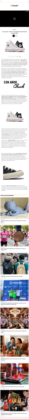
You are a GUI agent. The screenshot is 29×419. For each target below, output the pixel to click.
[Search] (28, 1)
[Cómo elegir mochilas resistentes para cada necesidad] (14, 263)
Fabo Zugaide (3, 277)
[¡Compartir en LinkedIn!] (15, 56)
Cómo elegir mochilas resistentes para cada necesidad (11, 276)
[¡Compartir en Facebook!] (9, 56)
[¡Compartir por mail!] (20, 56)
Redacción (16, 35)
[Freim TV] (14, 5)
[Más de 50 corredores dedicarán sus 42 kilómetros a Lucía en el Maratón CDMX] (14, 235)
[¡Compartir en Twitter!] (12, 56)
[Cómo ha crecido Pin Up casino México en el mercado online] (14, 374)
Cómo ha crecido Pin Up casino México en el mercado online (12, 386)
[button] (0, 1)
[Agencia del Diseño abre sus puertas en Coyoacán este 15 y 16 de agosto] (14, 208)
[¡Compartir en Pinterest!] (17, 56)
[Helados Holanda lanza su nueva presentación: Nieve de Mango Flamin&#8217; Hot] (14, 346)
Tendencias (14, 29)
